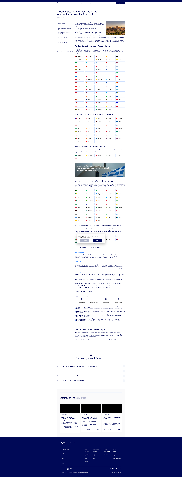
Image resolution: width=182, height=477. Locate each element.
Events (86, 458)
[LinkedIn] (112, 472)
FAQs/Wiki (114, 454)
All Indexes (94, 457)
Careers (86, 455)
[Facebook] (114, 472)
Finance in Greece (107, 414)
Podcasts (86, 461)
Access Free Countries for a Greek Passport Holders (64, 29)
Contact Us (114, 451)
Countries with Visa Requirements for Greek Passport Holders (64, 36)
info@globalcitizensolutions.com (117, 458)
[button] (120, 3)
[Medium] (120, 472)
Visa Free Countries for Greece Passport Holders (64, 27)
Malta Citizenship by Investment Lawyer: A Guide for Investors (90, 417)
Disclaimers (114, 455)
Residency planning (106, 452)
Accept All (97, 240)
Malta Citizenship (86, 414)
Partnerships (87, 454)
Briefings (94, 454)
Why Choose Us (87, 452)
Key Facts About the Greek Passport (63, 37)
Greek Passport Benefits (61, 39)
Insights (94, 455)
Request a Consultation (116, 452)
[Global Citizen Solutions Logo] (59, 3)
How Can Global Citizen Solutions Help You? (64, 40)
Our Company (87, 451)
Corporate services (106, 454)
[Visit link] (70, 408)
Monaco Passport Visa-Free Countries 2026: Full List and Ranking (68, 418)
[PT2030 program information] (115, 468)
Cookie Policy (114, 457)
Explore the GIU (95, 451)
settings (97, 236)
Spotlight (86, 457)
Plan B (94, 458)
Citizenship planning (107, 451)
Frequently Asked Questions (62, 42)
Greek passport (78, 49)
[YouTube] (118, 472)
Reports (94, 452)
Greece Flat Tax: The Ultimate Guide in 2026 (112, 417)
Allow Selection (84, 240)
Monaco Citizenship (64, 414)
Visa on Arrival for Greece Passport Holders (64, 31)
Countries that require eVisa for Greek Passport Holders (63, 33)
